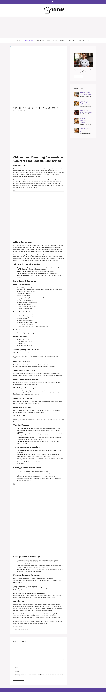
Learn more (78, 76)
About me (71, 40)
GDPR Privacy (78, 689)
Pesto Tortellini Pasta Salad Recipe (22, 629)
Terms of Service (86, 689)
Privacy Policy (71, 689)
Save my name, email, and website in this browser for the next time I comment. (39, 674)
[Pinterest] (52, 2)
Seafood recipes (52, 40)
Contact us (81, 40)
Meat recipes (40, 40)
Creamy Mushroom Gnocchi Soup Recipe (24, 628)
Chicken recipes (28, 40)
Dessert (62, 40)
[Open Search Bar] (88, 40)
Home (18, 40)
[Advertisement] (53, 27)
